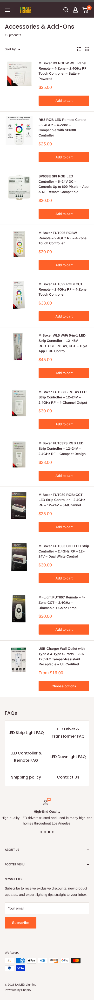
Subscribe (20, 923)
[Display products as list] (79, 49)
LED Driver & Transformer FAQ (68, 732)
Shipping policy (26, 777)
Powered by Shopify (18, 990)
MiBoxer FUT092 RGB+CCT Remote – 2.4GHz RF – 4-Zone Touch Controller (63, 289)
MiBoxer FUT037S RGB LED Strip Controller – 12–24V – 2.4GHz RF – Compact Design (62, 448)
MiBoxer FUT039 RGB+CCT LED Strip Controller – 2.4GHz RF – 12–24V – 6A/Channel (62, 500)
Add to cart (64, 101)
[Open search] (66, 10)
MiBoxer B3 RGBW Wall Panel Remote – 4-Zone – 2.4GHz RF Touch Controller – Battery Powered (63, 71)
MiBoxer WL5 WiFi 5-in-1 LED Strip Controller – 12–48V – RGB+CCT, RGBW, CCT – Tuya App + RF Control (63, 343)
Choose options (64, 686)
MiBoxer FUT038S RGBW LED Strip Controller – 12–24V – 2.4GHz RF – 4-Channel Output (63, 397)
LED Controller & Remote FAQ (26, 756)
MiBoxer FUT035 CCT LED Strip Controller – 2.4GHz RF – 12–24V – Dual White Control (64, 551)
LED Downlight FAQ (68, 757)
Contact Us (68, 777)
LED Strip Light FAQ (26, 732)
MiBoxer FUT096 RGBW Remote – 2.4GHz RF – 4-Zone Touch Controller (63, 238)
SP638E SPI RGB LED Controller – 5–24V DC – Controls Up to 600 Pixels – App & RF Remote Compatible (63, 184)
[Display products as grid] (87, 49)
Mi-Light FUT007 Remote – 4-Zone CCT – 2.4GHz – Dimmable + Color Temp (62, 602)
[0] (85, 10)
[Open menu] (7, 10)
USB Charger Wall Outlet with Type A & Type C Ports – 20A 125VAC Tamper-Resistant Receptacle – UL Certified (62, 656)
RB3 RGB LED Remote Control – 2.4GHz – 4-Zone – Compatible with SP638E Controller (63, 127)
